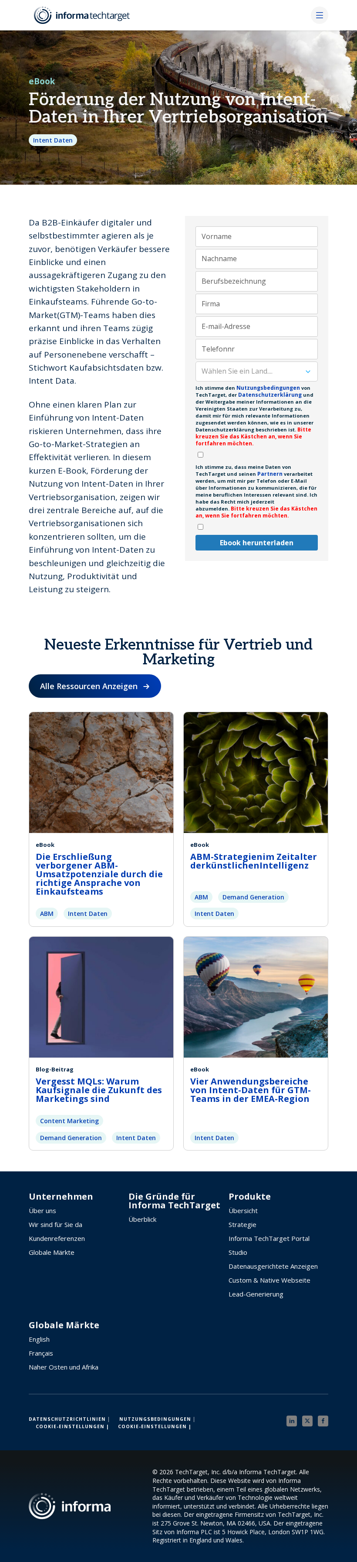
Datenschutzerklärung (269, 394)
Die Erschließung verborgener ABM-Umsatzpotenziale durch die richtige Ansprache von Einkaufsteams (99, 874)
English (39, 1339)
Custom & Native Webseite (269, 1280)
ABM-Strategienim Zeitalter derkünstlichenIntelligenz (253, 861)
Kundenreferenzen (57, 1238)
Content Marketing (69, 1121)
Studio (238, 1252)
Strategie (242, 1224)
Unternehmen (61, 1196)
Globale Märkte (51, 1252)
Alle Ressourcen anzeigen (89, 686)
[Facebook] (323, 1421)
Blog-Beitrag (55, 1069)
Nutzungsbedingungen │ (157, 1419)
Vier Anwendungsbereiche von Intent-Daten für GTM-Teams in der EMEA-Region (250, 1089)
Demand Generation (253, 897)
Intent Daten (53, 140)
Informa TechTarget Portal (269, 1238)
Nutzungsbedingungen (268, 387)
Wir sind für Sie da (55, 1224)
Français (41, 1353)
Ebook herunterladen (256, 542)
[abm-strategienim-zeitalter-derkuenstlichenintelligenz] (256, 771)
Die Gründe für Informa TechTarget (174, 1201)
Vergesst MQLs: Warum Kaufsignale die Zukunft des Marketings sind (99, 1089)
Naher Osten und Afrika (63, 1367)
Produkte (250, 1196)
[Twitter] (307, 1421)
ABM (47, 913)
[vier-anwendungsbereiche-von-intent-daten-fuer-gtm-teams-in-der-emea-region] (256, 996)
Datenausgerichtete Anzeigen (273, 1266)
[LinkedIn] (291, 1421)
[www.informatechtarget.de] (83, 15)
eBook (42, 81)
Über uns (42, 1210)
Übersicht (243, 1210)
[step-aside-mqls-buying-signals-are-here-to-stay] (101, 996)
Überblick (142, 1219)
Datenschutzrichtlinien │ (70, 1419)
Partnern (270, 474)
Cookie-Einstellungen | (72, 1426)
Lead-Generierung (256, 1294)
